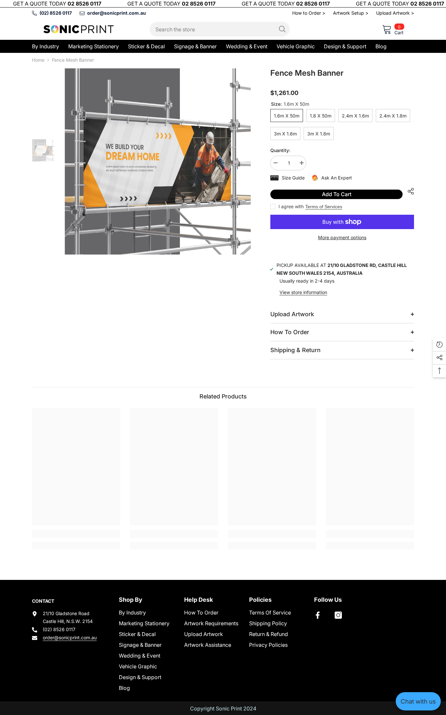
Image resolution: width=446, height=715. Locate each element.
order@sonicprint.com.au (70, 637)
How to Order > (308, 13)
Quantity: (280, 150)
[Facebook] (318, 615)
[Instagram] (338, 615)
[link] (76, 534)
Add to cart (336, 194)
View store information (303, 292)
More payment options (342, 237)
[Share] (408, 191)
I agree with (291, 206)
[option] (158, 161)
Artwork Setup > (350, 13)
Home (38, 60)
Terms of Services (323, 206)
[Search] (220, 29)
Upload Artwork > (395, 13)
